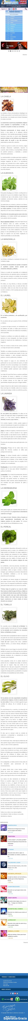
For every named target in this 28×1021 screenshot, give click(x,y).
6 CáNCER (11, 26)
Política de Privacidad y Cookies (10, 982)
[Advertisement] (14, 70)
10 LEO (9, 35)
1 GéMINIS (11, 16)
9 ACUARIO (11, 33)
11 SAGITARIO (11, 37)
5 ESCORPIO (11, 24)
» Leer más (10, 832)
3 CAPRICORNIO (12, 20)
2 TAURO (10, 18)
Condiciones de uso (7, 980)
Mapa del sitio (6, 985)
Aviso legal (5, 984)
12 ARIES (9, 39)
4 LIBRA (10, 22)
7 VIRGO (10, 28)
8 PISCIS (10, 30)
